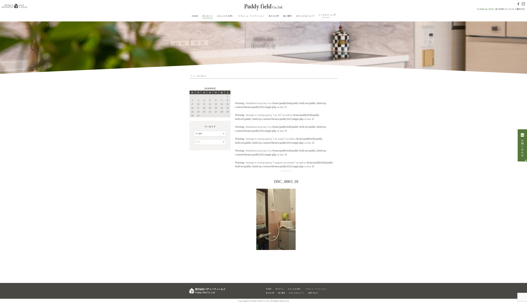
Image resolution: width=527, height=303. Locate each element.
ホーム (193, 76)
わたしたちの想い (225, 15)
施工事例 (287, 15)
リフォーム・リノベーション (251, 15)
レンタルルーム (326, 16)
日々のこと (207, 15)
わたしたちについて (305, 15)
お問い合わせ (522, 148)
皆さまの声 (274, 15)
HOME (195, 15)
